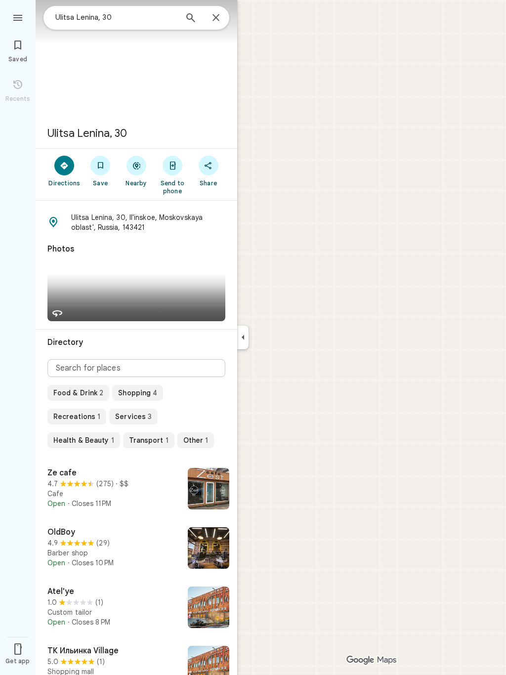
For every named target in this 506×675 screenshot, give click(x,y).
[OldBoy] (136, 549)
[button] (136, 222)
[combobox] (116, 17)
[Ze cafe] (136, 489)
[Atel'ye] (136, 608)
